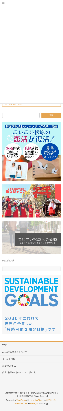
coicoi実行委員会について (14, 352)
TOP (4, 345)
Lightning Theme (37, 400)
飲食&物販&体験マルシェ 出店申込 (19, 372)
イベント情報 (8, 359)
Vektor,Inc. (34, 404)
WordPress (21, 400)
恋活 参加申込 (9, 365)
